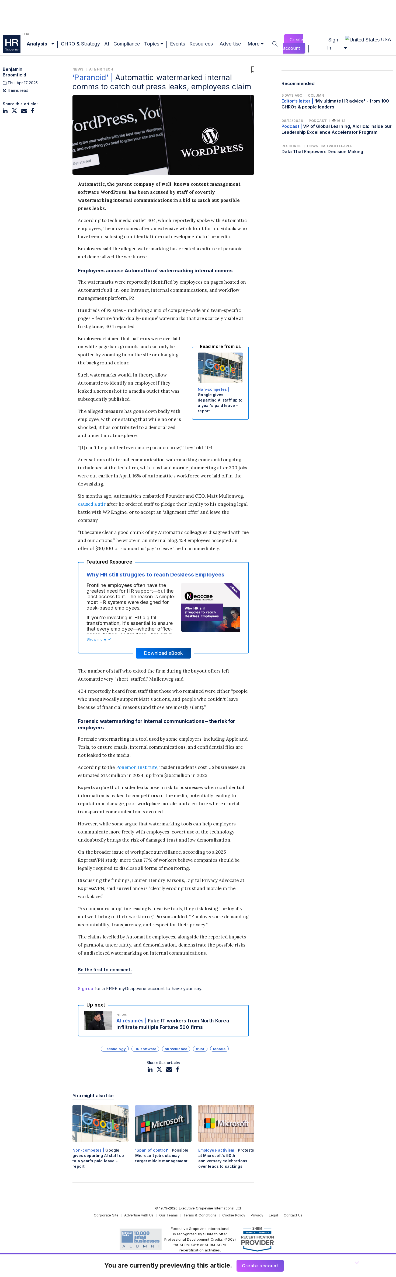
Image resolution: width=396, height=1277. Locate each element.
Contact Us (293, 1215)
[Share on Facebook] (32, 111)
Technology (115, 1049)
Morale (219, 1049)
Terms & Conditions (200, 1215)
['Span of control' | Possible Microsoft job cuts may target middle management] (163, 1138)
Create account (293, 44)
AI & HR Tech (101, 69)
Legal (273, 1215)
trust (200, 1049)
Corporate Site (106, 1215)
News (78, 69)
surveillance (176, 1049)
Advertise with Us (139, 1215)
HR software (145, 1049)
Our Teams (168, 1215)
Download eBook (163, 653)
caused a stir (92, 504)
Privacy (257, 1215)
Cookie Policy (233, 1215)
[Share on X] (14, 111)
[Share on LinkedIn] (5, 111)
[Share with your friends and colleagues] (24, 111)
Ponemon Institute (136, 767)
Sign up (85, 988)
